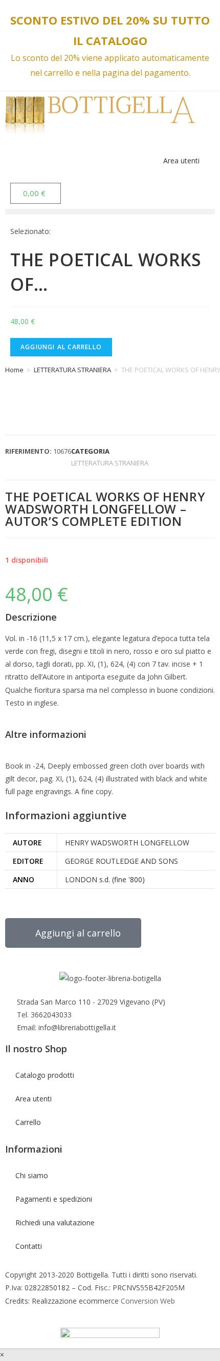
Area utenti (180, 160)
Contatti (28, 1246)
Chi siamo (31, 1175)
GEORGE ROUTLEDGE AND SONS (121, 861)
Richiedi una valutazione (55, 1222)
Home (14, 369)
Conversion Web (147, 1301)
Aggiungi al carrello (61, 347)
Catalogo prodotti (44, 1075)
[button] (110, 212)
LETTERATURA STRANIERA (72, 369)
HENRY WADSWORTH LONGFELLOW (127, 842)
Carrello (28, 1122)
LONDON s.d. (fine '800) (105, 879)
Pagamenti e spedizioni (53, 1199)
